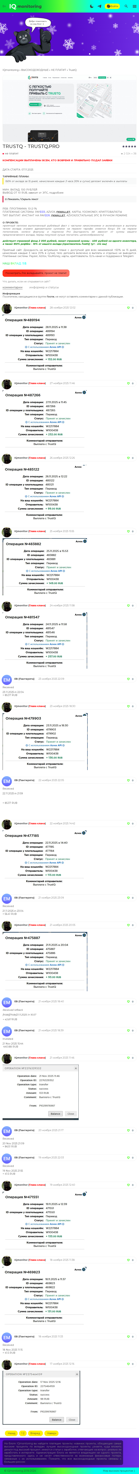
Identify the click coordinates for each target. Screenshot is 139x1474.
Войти (114, 6)
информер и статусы (44, 287)
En (4, 6)
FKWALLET (63, 211)
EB (16, 678)
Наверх (51, 1433)
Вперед (35, 1433)
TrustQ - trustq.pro (31, 146)
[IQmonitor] (7, 305)
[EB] (7, 676)
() (37, 307)
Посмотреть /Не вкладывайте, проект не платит (36, 273)
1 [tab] (89, 54)
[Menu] (134, 6)
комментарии (13, 287)
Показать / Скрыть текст (22, 199)
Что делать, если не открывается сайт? (26, 281)
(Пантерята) (26, 678)
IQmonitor (21, 307)
